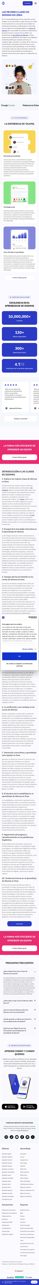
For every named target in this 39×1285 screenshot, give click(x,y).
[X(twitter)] (33, 1137)
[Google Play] (29, 1107)
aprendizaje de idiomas (20, 35)
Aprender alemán (7, 1166)
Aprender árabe (6, 1181)
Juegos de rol (24, 1160)
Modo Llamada (24, 1172)
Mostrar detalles (27, 649)
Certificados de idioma (27, 1184)
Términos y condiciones (27, 1234)
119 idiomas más (7, 1199)
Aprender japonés (7, 1190)
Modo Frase (23, 1175)
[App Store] (10, 1107)
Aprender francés (7, 1160)
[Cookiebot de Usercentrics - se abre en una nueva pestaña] (28, 617)
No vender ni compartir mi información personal (19, 665)
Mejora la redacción (26, 1196)
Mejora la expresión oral (27, 1190)
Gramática (23, 1154)
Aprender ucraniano (8, 1169)
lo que (32, 515)
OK (19, 656)
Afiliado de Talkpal (7, 1234)
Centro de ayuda (25, 1225)
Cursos (22, 1157)
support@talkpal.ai (22, 1130)
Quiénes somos (24, 1210)
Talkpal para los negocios (9, 1213)
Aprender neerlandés (8, 1172)
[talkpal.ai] (3, 3)
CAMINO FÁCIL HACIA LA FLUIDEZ (20, 297)
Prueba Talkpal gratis (19, 278)
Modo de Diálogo (25, 1181)
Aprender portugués (8, 1196)
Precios (22, 1219)
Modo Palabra (24, 1178)
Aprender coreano (7, 1193)
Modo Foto (23, 1169)
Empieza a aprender (20, 419)
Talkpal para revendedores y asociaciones (6, 1228)
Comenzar (28, 3)
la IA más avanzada (20, 118)
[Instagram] (6, 1137)
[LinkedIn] (27, 1137)
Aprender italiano (7, 1163)
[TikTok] (11, 1137)
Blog (21, 1213)
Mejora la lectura (25, 1193)
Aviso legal (23, 1255)
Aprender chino (6, 1184)
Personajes (23, 1163)
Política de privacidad (26, 1228)
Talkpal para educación (9, 1210)
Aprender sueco (6, 1175)
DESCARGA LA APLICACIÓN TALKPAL (20, 1045)
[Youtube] (17, 1137)
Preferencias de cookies (27, 1231)
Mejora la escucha (25, 1187)
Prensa (22, 1216)
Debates (22, 1166)
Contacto (23, 1222)
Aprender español (7, 1157)
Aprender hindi (6, 1187)
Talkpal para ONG (7, 1222)
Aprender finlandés (7, 1178)
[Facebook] (22, 1137)
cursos (22, 499)
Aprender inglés (6, 1154)
